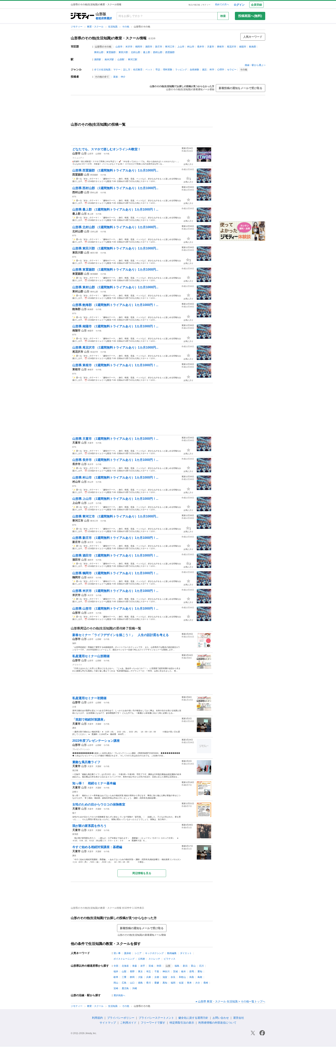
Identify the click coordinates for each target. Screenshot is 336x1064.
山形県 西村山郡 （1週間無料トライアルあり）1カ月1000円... (115, 188)
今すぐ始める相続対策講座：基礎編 (97, 847)
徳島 (140, 982)
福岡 (173, 982)
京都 (156, 977)
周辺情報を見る (141, 873)
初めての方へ (222, 4)
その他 (126, 26)
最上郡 (146, 52)
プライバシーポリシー (120, 1017)
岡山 (116, 982)
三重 (124, 977)
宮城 (151, 965)
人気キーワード (252, 36)
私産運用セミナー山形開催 (91, 656)
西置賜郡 (170, 52)
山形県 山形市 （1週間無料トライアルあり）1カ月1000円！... (115, 608)
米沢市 (128, 46)
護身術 (127, 953)
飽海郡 (252, 46)
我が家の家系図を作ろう (89, 825)
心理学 (220, 69)
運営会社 (238, 1017)
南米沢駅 (109, 59)
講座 (74, 728)
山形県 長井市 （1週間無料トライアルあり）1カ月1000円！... (115, 459)
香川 (148, 982)
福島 (177, 965)
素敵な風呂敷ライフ (86, 762)
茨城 (175, 971)
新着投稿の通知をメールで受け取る (240, 88)
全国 (116, 965)
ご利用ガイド (128, 1022)
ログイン (239, 4)
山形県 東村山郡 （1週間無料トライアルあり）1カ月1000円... (115, 287)
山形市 (119, 46)
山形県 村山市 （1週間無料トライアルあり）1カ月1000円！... (115, 477)
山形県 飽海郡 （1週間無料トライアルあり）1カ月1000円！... (115, 305)
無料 (74, 643)
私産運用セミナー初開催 (89, 698)
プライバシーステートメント (156, 1017)
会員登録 (256, 4)
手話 (157, 69)
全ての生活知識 (102, 69)
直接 (115, 76)
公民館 (141, 958)
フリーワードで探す (153, 1022)
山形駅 (120, 59)
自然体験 (194, 69)
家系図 (75, 834)
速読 (204, 69)
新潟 (185, 965)
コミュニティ (78, 158)
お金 (74, 707)
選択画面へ (119, 995)
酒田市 (148, 46)
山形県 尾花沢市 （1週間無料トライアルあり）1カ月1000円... (115, 347)
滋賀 (165, 977)
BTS (74, 197)
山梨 (124, 971)
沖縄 (134, 988)
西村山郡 (157, 52)
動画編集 (172, 953)
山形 (84, 153)
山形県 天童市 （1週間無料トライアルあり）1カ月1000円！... (115, 438)
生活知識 (113, 26)
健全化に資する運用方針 (193, 1017)
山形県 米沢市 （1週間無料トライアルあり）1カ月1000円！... (115, 590)
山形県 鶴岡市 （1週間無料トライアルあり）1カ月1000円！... (115, 573)
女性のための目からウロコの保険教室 (98, 804)
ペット (148, 69)
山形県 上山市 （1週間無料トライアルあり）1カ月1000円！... (115, 498)
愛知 (200, 971)
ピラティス (169, 958)
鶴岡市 (138, 46)
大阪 (140, 977)
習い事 (117, 953)
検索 (223, 15)
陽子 (74, 813)
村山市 (190, 46)
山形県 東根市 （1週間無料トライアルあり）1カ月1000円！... (115, 365)
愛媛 (156, 982)
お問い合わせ (221, 1017)
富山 (193, 965)
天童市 (210, 46)
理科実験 (167, 69)
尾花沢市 (231, 46)
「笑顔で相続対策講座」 (89, 719)
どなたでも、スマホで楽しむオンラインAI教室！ (106, 149)
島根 (200, 977)
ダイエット (186, 953)
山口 (132, 982)
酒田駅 (97, 59)
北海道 (125, 965)
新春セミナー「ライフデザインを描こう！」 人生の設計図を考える (120, 635)
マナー (116, 69)
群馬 (191, 971)
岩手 (142, 965)
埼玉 (148, 971)
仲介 (123, 76)
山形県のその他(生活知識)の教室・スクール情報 (109, 38)
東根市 (220, 46)
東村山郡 (98, 52)
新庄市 (158, 46)
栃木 (183, 971)
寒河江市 (169, 46)
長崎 (205, 982)
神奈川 (166, 971)
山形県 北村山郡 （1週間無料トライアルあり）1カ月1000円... (115, 227)
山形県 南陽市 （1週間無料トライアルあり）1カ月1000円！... (115, 326)
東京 (140, 971)
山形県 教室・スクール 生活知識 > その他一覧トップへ (231, 1001)
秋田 (159, 965)
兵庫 (148, 977)
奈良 (173, 977)
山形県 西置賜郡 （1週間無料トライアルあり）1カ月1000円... (115, 170)
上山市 (180, 46)
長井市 (200, 46)
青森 (134, 965)
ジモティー (77, 26)
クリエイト (77, 665)
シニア (138, 953)
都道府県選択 (104, 18)
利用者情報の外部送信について (217, 1022)
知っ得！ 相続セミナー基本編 (94, 783)
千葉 (156, 971)
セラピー (231, 69)
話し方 (126, 69)
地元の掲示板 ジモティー (199, 5)
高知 (165, 982)
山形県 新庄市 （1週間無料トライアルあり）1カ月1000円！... (115, 537)
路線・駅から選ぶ (254, 65)
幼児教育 (138, 69)
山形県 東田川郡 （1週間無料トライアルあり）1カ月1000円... (115, 248)
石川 (201, 965)
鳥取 (191, 977)
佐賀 (181, 982)
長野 (132, 971)
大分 (197, 982)
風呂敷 (75, 770)
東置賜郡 (111, 52)
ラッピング (181, 69)
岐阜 (116, 977)
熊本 (189, 982)
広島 (124, 982)
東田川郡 (123, 52)
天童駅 (98, 724)
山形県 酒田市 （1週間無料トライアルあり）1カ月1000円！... (115, 555)
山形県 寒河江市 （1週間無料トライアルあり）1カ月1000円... (115, 516)
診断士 (75, 792)
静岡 (132, 977)
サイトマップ (108, 1022)
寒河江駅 (132, 59)
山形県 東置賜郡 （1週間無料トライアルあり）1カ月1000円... (115, 269)
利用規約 (97, 1017)
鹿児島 (125, 988)
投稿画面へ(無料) (250, 15)
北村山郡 (135, 52)
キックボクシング (154, 953)
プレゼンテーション (81, 749)
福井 (116, 971)
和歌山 (182, 977)
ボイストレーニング (124, 958)
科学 (212, 69)
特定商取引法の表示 (182, 1022)
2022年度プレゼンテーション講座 (96, 740)
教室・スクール (95, 26)
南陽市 (242, 46)
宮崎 (116, 988)
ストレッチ (154, 958)
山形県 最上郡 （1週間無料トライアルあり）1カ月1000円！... (115, 209)
